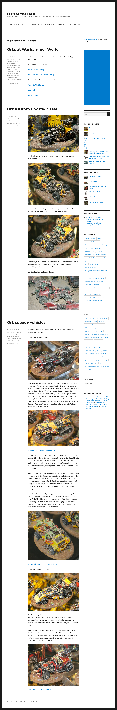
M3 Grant (88, 221)
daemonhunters (100, 324)
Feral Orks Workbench (36, 85)
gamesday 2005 (101, 254)
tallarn (87, 363)
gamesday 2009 (101, 261)
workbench (88, 300)
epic (107, 245)
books (99, 238)
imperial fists (89, 340)
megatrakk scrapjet (13, 336)
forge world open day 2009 (100, 334)
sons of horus (102, 357)
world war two (89, 304)
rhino (97, 353)
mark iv (105, 350)
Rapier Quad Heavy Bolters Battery (95, 225)
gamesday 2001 (89, 251)
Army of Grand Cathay (102, 399)
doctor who (100, 245)
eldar (101, 331)
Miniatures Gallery (35, 24)
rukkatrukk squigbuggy (14, 79)
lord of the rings (89, 350)
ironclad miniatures (98, 344)
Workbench (62, 24)
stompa (105, 360)
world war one (97, 300)
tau (92, 363)
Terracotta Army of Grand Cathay (98, 128)
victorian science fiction (92, 284)
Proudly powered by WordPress (30, 702)
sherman (94, 357)
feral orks (87, 334)
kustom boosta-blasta (13, 123)
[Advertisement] (97, 77)
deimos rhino (89, 331)
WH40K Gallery (50, 24)
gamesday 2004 (90, 254)
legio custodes (97, 347)
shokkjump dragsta (13, 340)
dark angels (94, 328)
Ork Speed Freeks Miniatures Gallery (41, 75)
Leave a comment (12, 83)
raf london (96, 278)
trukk (18, 81)
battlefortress (11, 63)
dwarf (96, 331)
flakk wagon (16, 67)
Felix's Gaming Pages (21, 13)
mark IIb (98, 350)
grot (86, 264)
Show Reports (74, 24)
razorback (91, 353)
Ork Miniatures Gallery (36, 70)
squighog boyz (11, 81)
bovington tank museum (92, 241)
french (87, 337)
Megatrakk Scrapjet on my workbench (41, 450)
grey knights (105, 337)
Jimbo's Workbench (95, 176)
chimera (101, 321)
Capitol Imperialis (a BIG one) (97, 138)
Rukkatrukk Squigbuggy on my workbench (43, 564)
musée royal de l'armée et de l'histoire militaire (96, 271)
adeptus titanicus (90, 238)
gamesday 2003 (100, 251)
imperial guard (93, 264)
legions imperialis (90, 267)
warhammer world (12, 61)
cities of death (89, 324)
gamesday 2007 (101, 257)
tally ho (103, 278)
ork (8, 59)
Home (9, 24)
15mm (86, 318)
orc (86, 353)
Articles (17, 24)
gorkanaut (10, 69)
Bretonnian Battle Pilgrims (93, 223)
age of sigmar (94, 318)
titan (95, 363)
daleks (87, 328)
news (96, 275)
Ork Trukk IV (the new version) (98, 197)
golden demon (94, 337)
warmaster (101, 297)
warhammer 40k (15, 59)
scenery (87, 357)
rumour (103, 353)
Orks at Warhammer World (33, 49)
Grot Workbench (34, 90)
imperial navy (98, 340)
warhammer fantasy (103, 288)
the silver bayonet (90, 281)
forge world (98, 248)
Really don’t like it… (101, 403)
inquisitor (88, 344)
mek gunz (15, 75)
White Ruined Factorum (96, 192)
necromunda (89, 275)
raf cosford (88, 278)
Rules (24, 24)
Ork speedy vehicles (26, 322)
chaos (95, 321)
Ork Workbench (33, 95)
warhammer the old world (92, 294)
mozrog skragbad (12, 77)
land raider (88, 347)
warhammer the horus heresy (93, 291)
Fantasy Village (93, 133)
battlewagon (11, 65)
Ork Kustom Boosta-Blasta (32, 109)
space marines (89, 360)
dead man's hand (90, 245)
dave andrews (103, 328)
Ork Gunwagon (93, 181)
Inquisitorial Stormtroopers (97, 202)
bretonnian (88, 321)
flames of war (89, 248)
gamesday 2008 (89, 261)
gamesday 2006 (89, 257)
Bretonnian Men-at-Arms (93, 217)
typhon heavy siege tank (92, 366)
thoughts (100, 281)
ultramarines (105, 366)
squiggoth (98, 360)
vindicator (88, 369)
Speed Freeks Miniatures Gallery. (39, 689)
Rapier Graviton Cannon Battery (95, 219)
